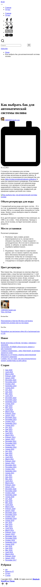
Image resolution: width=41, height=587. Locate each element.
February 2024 (10, 413)
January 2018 (10, 558)
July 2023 (8, 427)
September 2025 (11, 386)
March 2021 (9, 483)
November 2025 (11, 382)
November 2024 (11, 400)
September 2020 (11, 495)
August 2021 (9, 473)
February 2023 (10, 437)
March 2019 (9, 530)
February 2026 (10, 376)
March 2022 (9, 459)
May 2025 (8, 394)
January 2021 (10, 487)
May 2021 (8, 479)
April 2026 (9, 372)
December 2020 (10, 489)
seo (6, 569)
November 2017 (11, 560)
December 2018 (10, 536)
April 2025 (9, 396)
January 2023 (10, 439)
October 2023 (10, 421)
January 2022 (10, 463)
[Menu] (2, 4)
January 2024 (10, 415)
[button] (24, 45)
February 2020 (10, 509)
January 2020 (10, 511)
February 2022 (10, 461)
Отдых (7, 573)
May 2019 (8, 526)
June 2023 (8, 429)
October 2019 (10, 516)
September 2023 (11, 423)
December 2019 (10, 512)
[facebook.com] (9, 21)
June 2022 (8, 453)
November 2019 (11, 514)
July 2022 (8, 451)
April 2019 (9, 528)
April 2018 (9, 552)
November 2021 (11, 467)
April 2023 (9, 433)
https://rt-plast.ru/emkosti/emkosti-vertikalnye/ (21, 179)
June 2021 (8, 477)
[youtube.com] (9, 36)
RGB (3, 2)
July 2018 (8, 546)
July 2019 (8, 522)
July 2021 (8, 475)
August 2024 (9, 404)
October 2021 (10, 469)
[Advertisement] (20, 79)
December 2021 (10, 465)
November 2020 (11, 491)
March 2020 (9, 507)
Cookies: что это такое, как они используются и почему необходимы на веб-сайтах (18, 360)
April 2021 (9, 481)
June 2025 (8, 392)
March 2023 (9, 435)
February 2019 (10, 532)
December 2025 (10, 380)
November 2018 (11, 538)
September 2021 (11, 471)
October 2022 (10, 445)
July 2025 (8, 390)
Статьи (7, 575)
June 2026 (8, 370)
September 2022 (11, 447)
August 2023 (9, 425)
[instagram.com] (9, 32)
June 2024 (8, 406)
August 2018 (9, 544)
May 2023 (8, 431)
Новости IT (9, 571)
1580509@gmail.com (8, 310)
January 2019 (10, 534)
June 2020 (8, 501)
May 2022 (8, 455)
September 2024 (11, 402)
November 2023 (11, 419)
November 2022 (11, 443)
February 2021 (10, 485)
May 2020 (8, 503)
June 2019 (8, 524)
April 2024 (9, 409)
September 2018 (11, 542)
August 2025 (9, 388)
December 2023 (10, 417)
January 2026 (10, 378)
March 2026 (9, 374)
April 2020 (9, 505)
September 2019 (11, 518)
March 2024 (9, 411)
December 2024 (10, 398)
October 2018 (10, 540)
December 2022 (10, 441)
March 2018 (9, 554)
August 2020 (9, 497)
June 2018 (8, 548)
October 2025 (10, 384)
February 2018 (10, 556)
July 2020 (8, 499)
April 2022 (9, 457)
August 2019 (9, 520)
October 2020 (10, 493)
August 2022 (9, 449)
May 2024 (8, 408)
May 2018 (8, 550)
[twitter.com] (9, 25)
